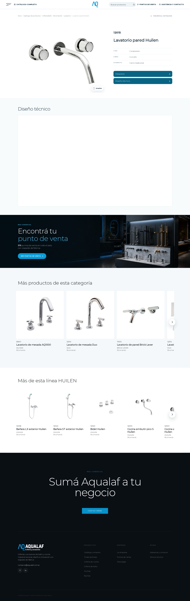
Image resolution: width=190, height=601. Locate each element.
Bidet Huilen (97, 429)
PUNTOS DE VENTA (148, 4)
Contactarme (95, 511)
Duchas (87, 571)
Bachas (87, 576)
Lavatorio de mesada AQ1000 (33, 344)
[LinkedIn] (25, 570)
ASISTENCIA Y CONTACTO (172, 4)
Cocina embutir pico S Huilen (140, 430)
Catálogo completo (92, 552)
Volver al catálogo (162, 16)
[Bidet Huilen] (107, 406)
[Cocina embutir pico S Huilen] (144, 406)
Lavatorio (67, 16)
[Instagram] (20, 570)
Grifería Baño (47, 16)
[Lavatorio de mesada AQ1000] (40, 315)
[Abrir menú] (8, 4)
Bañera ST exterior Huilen (68, 429)
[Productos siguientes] (172, 322)
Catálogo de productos (32, 16)
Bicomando (57, 16)
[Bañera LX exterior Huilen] (33, 406)
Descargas (121, 562)
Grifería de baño (90, 566)
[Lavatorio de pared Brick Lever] (140, 315)
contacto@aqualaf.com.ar (29, 565)
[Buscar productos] (134, 4)
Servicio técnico (156, 557)
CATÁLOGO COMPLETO (26, 4)
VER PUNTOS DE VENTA (32, 256)
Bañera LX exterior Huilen (31, 429)
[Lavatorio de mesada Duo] (90, 315)
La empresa (122, 552)
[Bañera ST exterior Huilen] (70, 406)
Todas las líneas (90, 557)
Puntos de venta (124, 557)
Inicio (20, 16)
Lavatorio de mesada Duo (82, 344)
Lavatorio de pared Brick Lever (135, 344)
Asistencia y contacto (159, 552)
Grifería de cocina (91, 562)
